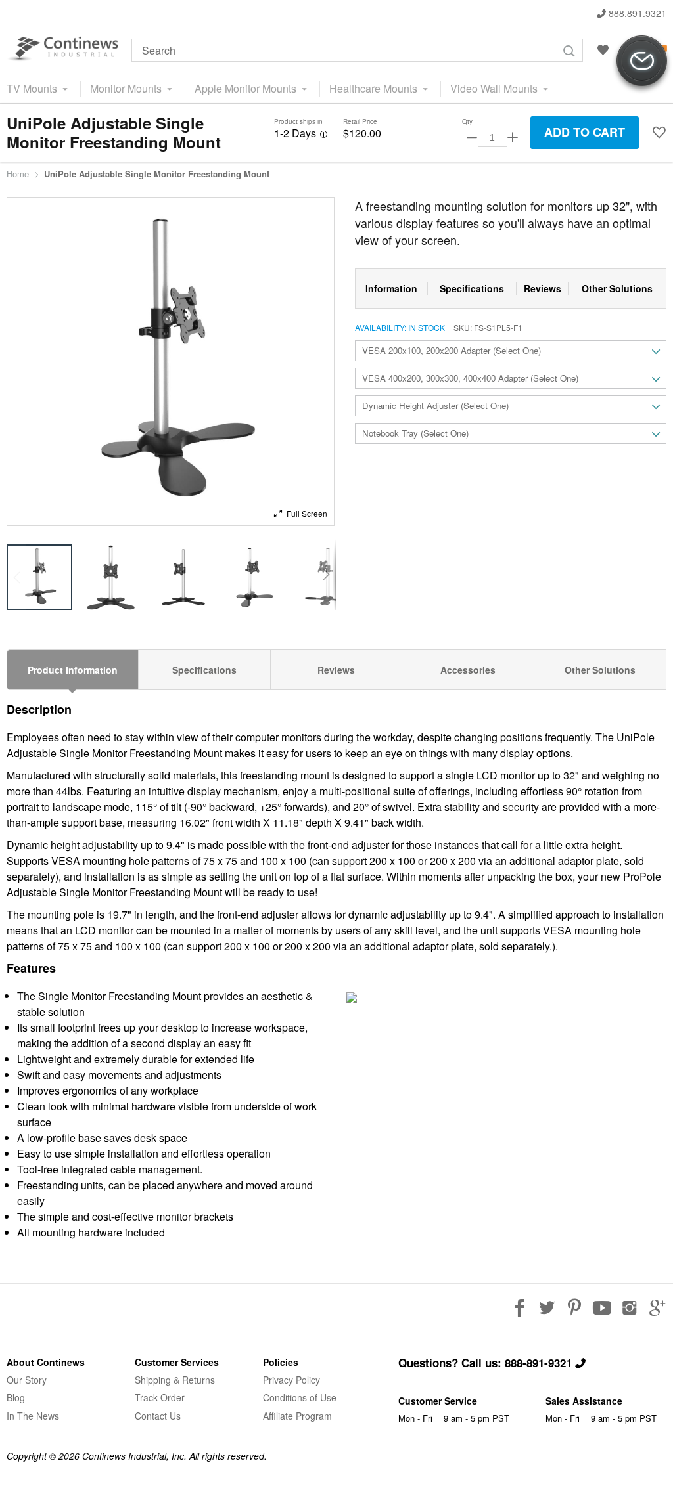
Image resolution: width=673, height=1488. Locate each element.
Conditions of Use (299, 1397)
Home (18, 174)
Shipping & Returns (175, 1379)
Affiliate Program (297, 1415)
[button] (659, 132)
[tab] (73, 669)
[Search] (569, 50)
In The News (33, 1415)
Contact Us (158, 1415)
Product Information (73, 669)
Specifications (204, 669)
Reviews (336, 669)
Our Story (27, 1379)
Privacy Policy (291, 1379)
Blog (16, 1397)
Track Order (160, 1397)
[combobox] (357, 50)
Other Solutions (600, 669)
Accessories (468, 669)
